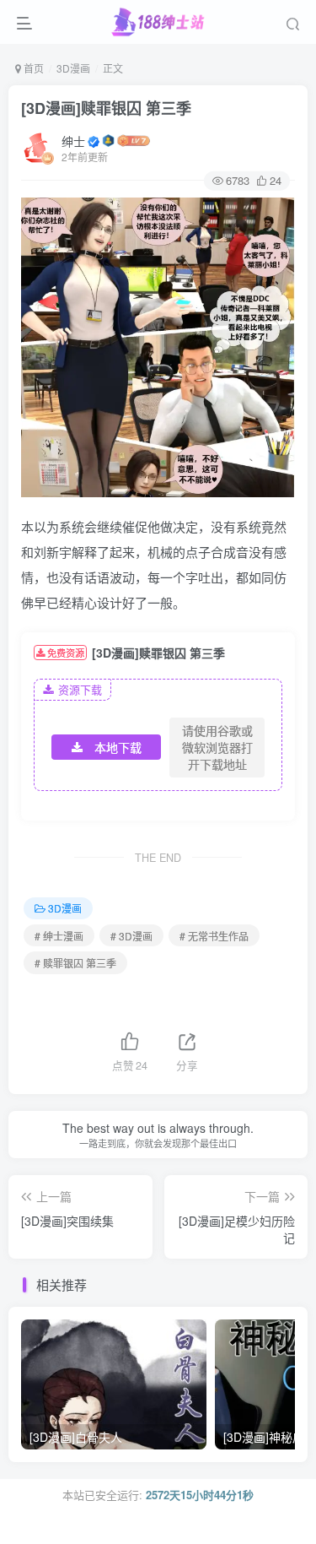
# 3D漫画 (131, 936)
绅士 (73, 141)
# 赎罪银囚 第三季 (75, 963)
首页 (32, 68)
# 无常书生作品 (214, 936)
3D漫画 (73, 68)
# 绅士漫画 (59, 936)
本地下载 (118, 747)
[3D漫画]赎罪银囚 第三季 (106, 108)
